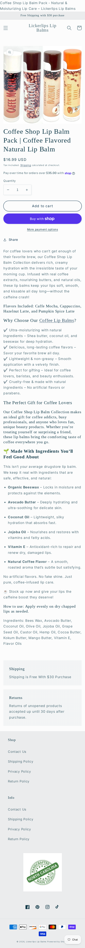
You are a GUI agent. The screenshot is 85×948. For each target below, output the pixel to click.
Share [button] (13, 240)
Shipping (25, 165)
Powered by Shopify (58, 942)
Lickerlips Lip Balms (36, 942)
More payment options (42, 229)
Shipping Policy (20, 761)
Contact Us (17, 752)
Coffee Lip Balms (56, 320)
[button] (6, 28)
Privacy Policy (19, 771)
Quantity (9, 181)
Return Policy (18, 781)
